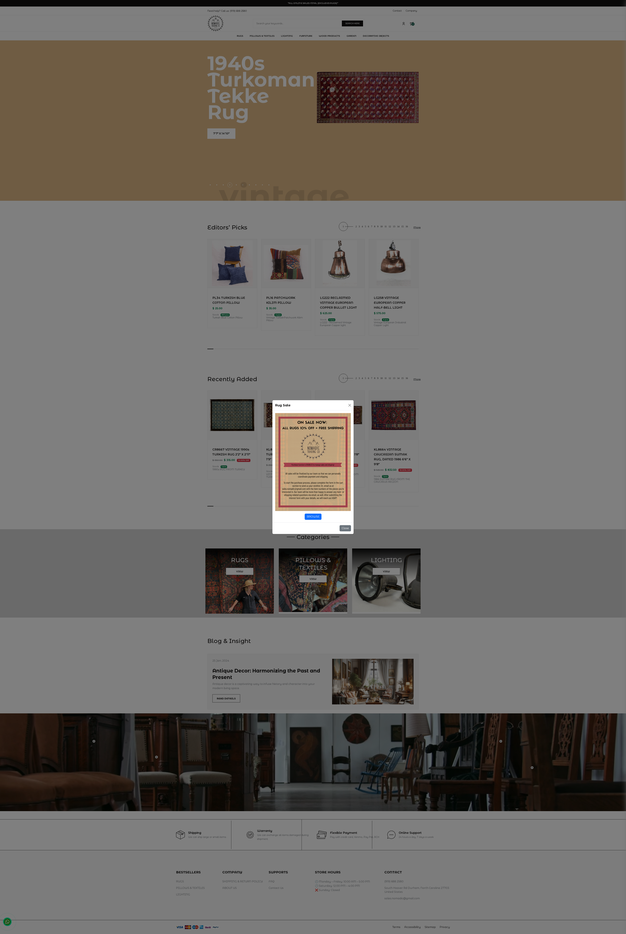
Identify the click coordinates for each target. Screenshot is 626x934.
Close (345, 528)
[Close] (349, 405)
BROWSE (313, 516)
